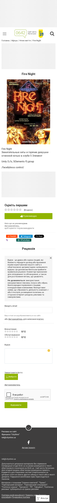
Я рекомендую (30, 216)
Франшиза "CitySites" (11, 434)
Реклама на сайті (9, 432)
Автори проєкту (28, 448)
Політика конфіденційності (13, 495)
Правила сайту (31, 495)
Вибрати (12, 377)
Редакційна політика (21, 497)
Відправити (16, 405)
